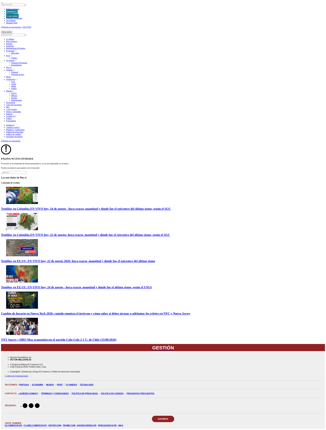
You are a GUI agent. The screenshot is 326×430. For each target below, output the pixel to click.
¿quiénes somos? (13, 127)
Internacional (16, 100)
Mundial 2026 (11, 23)
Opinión (9, 70)
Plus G (9, 67)
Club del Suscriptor (14, 105)
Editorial (14, 72)
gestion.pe (10, 125)
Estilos (14, 88)
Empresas (10, 14)
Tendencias (10, 79)
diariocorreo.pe (86, 425)
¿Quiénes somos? (28, 393)
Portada (9, 44)
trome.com (69, 425)
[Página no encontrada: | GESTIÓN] (16, 27)
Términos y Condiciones (55, 393)
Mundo (9, 91)
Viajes (13, 84)
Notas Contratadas (13, 112)
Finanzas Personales (14, 18)
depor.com (54, 425)
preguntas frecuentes (14, 137)
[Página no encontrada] (10, 141)
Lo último (10, 39)
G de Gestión (12, 16)
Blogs (8, 77)
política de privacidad (14, 132)
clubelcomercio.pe (35, 425)
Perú (8, 56)
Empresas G (12, 11)
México (14, 96)
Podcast (9, 114)
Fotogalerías (11, 121)
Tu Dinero (10, 60)
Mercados (15, 53)
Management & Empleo (15, 48)
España (14, 98)
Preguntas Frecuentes (140, 393)
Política (14, 58)
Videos (9, 118)
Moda (13, 86)
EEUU (14, 93)
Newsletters (11, 20)
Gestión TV (11, 116)
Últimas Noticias (12, 9)
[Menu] (2, 2)
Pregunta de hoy (17, 74)
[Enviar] (26, 5)
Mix (7, 107)
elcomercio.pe (13, 425)
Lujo (13, 82)
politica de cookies (13, 134)
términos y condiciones (15, 130)
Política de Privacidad (85, 393)
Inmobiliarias (16, 65)
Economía (10, 51)
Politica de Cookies (112, 393)
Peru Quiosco (11, 41)
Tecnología (10, 102)
